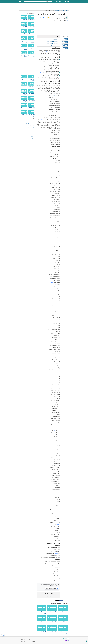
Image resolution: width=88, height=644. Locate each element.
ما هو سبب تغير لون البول (30, 123)
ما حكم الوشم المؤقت (31, 121)
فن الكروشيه (32, 135)
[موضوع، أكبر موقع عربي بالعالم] (66, 1)
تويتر (57, 600)
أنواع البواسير (32, 137)
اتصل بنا (24, 638)
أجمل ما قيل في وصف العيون (65, 45)
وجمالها (46, 51)
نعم (49, 596)
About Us (33, 641)
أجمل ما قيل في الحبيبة (65, 42)
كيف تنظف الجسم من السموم (29, 131)
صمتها (55, 381)
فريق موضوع (23, 641)
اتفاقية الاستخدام (22, 639)
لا (46, 596)
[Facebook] (68, 638)
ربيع (51, 59)
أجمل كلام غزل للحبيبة (65, 48)
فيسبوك (62, 600)
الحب (55, 430)
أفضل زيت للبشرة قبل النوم (30, 139)
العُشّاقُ (54, 95)
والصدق (41, 73)
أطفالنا (58, 525)
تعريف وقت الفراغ (31, 133)
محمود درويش (43, 120)
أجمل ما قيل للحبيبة (65, 39)
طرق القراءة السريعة (31, 127)
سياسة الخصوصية (32, 639)
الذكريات (51, 282)
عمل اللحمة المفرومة (31, 129)
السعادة (56, 553)
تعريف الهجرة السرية (31, 125)
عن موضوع (33, 638)
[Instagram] (63, 638)
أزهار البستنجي (56, 17)
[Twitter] (66, 638)
